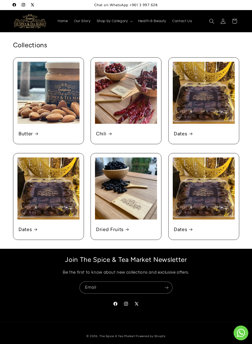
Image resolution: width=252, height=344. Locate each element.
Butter (25, 134)
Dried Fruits (110, 229)
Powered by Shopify (150, 336)
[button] (114, 21)
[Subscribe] (166, 287)
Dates (180, 134)
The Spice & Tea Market (117, 336)
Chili (101, 134)
